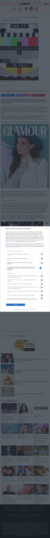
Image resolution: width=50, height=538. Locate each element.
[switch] (41, 254)
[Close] (47, 229)
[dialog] (25, 269)
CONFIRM (15, 304)
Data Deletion (17, 309)
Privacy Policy (32, 309)
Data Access (25, 309)
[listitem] (25, 251)
